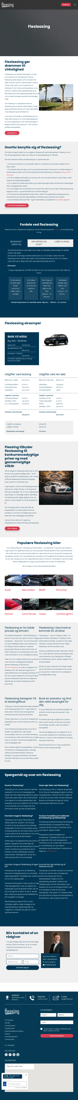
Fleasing (57, 229)
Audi (8, 590)
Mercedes (28, 590)
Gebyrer (7, 1034)
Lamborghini (64, 614)
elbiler (68, 200)
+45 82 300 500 (42, 999)
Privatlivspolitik (10, 1028)
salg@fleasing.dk (67, 999)
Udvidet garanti (10, 1025)
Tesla (42, 614)
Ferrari (9, 614)
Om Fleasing (9, 1020)
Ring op (66, 5)
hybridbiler (59, 200)
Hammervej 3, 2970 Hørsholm (18, 998)
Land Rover (29, 614)
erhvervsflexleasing (11, 667)
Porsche (61, 590)
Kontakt (7, 1023)
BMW (42, 590)
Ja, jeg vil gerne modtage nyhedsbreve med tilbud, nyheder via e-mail (57, 1030)
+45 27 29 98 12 (49, 962)
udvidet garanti (51, 851)
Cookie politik (9, 1039)
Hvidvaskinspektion (11, 1036)
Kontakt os (12, 133)
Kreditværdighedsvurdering (14, 1031)
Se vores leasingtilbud (17, 205)
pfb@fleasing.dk (50, 965)
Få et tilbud (12, 528)
